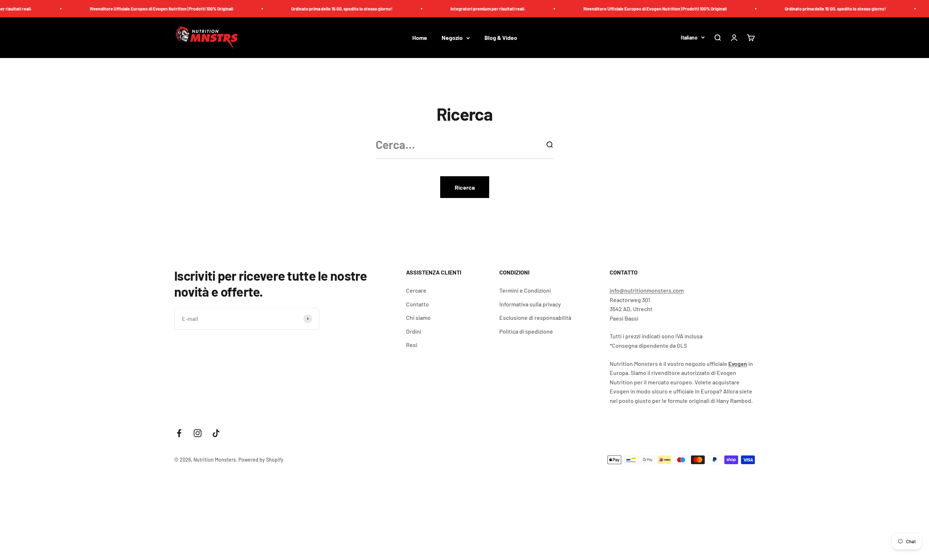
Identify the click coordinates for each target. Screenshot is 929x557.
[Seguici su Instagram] (197, 433)
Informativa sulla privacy (530, 304)
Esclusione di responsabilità (535, 317)
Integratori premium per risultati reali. (472, 8)
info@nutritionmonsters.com (647, 290)
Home (419, 37)
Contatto (417, 304)
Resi (411, 344)
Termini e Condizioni (525, 290)
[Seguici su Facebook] (179, 433)
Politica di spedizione (526, 331)
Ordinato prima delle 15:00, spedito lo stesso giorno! (326, 8)
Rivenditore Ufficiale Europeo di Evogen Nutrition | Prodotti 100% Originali (146, 8)
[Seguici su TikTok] (216, 433)
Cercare (416, 290)
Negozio (452, 37)
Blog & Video (500, 37)
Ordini (413, 331)
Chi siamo (418, 317)
